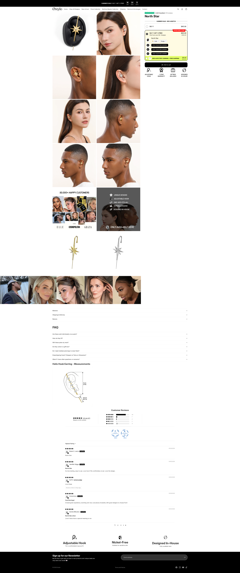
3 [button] (120, 525)
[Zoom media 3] (74, 77)
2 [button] (117, 525)
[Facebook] (176, 567)
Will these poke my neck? (60, 342)
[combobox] (155, 41)
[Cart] (186, 9)
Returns (54, 319)
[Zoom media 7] (74, 165)
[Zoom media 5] (74, 121)
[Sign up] (185, 557)
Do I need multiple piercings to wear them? (65, 351)
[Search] (178, 9)
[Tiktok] (186, 567)
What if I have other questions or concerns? (66, 359)
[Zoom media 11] (74, 253)
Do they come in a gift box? (60, 346)
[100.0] (115, 433)
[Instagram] (180, 567)
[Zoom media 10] (118, 209)
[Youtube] (183, 567)
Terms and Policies (120, 567)
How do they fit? (57, 338)
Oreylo (58, 567)
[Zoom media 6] (118, 121)
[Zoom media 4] (118, 77)
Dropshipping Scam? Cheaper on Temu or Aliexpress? (69, 355)
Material (55, 310)
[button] (166, 26)
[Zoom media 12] (118, 253)
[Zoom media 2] (118, 33)
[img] (69, 448)
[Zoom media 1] (74, 33)
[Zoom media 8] (118, 165)
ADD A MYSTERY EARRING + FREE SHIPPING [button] (165, 58)
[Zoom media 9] (74, 209)
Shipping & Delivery (58, 315)
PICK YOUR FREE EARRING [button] (160, 45)
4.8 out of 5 (86, 418)
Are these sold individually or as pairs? (64, 334)
